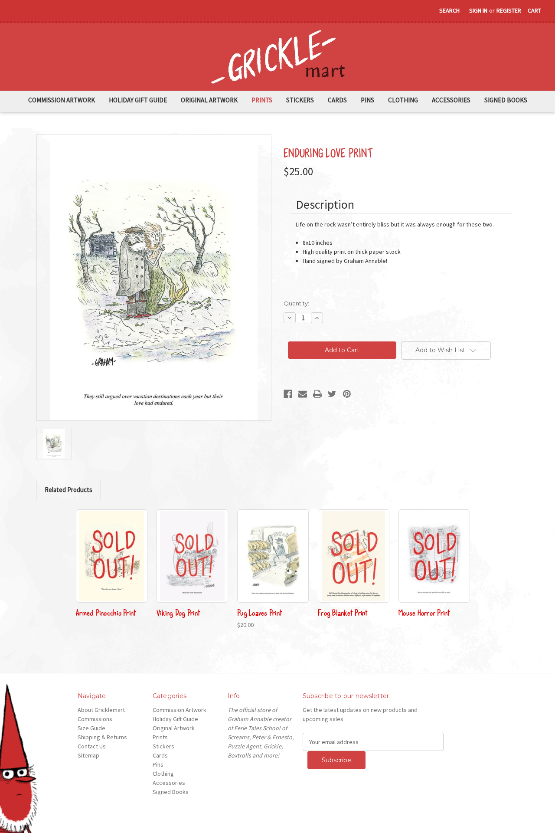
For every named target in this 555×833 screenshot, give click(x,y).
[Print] (317, 394)
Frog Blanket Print (343, 612)
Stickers (300, 100)
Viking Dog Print (178, 612)
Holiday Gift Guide (138, 100)
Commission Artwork (61, 100)
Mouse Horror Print (424, 612)
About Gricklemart (101, 710)
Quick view (111, 555)
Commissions (95, 719)
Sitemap (88, 755)
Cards (337, 100)
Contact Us (92, 746)
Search (449, 10)
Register (508, 10)
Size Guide (91, 728)
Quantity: (296, 303)
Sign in (478, 10)
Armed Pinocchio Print (106, 612)
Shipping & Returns (102, 737)
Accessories (451, 100)
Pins (367, 100)
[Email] (302, 394)
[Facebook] (288, 394)
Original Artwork (209, 100)
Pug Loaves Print (259, 612)
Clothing (403, 100)
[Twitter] (332, 394)
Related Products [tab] (68, 489)
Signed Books (505, 100)
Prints (261, 100)
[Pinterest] (347, 394)
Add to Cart (273, 563)
